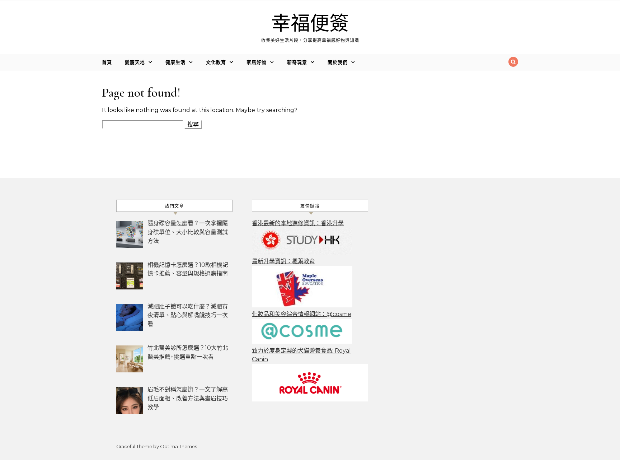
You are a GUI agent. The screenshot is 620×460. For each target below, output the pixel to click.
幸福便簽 (310, 24)
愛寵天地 (135, 62)
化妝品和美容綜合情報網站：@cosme (301, 314)
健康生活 (175, 62)
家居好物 (256, 62)
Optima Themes (178, 446)
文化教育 (216, 62)
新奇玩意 (297, 62)
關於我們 (338, 62)
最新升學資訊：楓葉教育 (283, 261)
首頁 (107, 62)
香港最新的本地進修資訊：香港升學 (298, 223)
